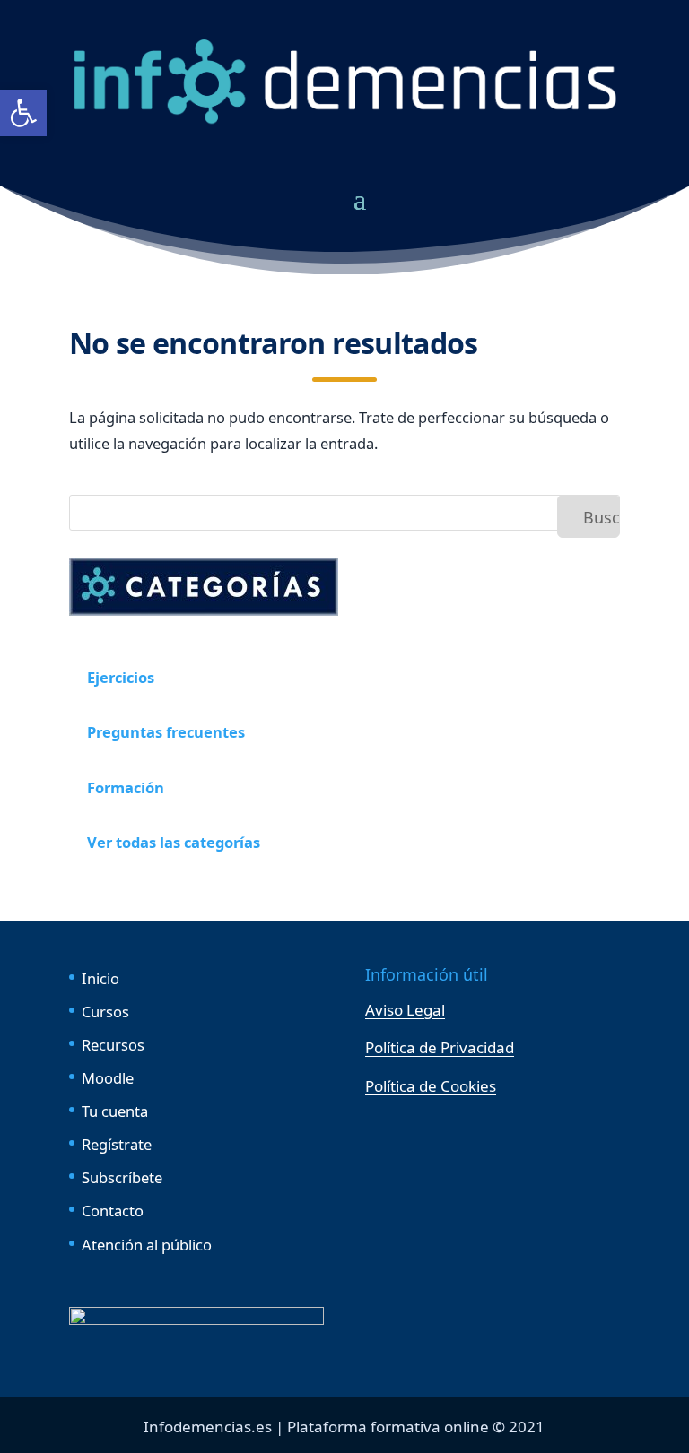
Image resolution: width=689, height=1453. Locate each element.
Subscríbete (122, 1177)
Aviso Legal (405, 1009)
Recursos (113, 1044)
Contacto (113, 1210)
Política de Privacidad (439, 1047)
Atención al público (147, 1244)
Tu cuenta (115, 1111)
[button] (23, 113)
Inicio (100, 978)
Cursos (105, 1011)
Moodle (108, 1078)
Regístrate (117, 1144)
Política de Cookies (430, 1086)
